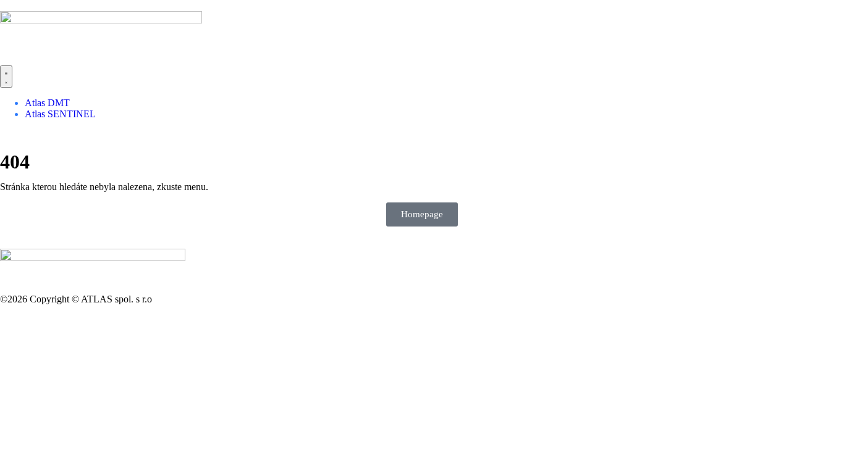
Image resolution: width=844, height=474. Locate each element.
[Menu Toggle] (6, 76)
